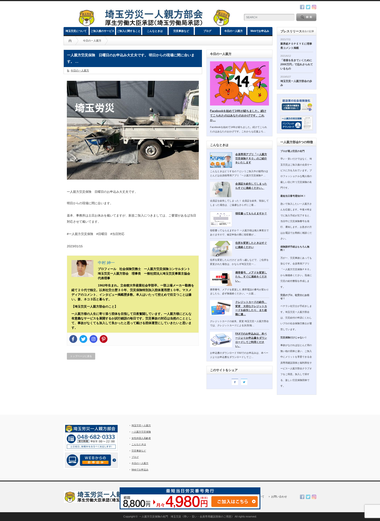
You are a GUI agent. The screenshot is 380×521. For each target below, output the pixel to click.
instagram (314, 7)
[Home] (70, 40)
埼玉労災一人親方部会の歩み (296, 83)
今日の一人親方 (233, 31)
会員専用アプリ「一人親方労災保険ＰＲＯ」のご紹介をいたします (251, 158)
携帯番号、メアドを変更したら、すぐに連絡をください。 (251, 276)
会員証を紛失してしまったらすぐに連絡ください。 (251, 185)
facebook (302, 7)
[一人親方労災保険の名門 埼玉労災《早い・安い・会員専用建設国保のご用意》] (154, 25)
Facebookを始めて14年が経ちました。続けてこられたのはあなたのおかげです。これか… (238, 115)
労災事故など (181, 31)
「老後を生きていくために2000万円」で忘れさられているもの (296, 64)
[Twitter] (83, 339)
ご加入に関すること (129, 31)
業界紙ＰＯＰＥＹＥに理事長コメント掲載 (296, 45)
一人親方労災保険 (141, 431)
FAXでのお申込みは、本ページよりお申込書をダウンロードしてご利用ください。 (251, 340)
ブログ (207, 31)
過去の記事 (308, 31)
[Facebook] (73, 339)
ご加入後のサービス (102, 31)
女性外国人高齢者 (141, 438)
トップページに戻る (81, 356)
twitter (308, 7)
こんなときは (155, 31)
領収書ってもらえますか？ (251, 213)
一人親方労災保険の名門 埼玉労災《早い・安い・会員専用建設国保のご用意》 (186, 516)
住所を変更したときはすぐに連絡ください (251, 245)
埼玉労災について (76, 31)
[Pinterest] (104, 339)
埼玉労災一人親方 (141, 425)
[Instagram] (93, 339)
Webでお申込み (259, 31)
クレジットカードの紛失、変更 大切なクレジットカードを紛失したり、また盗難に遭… (251, 308)
